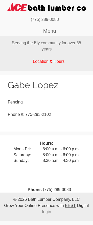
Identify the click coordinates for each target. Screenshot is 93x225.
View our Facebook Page (64, 19)
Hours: (46, 143)
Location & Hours (49, 61)
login (46, 212)
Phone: (35, 189)
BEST (70, 205)
